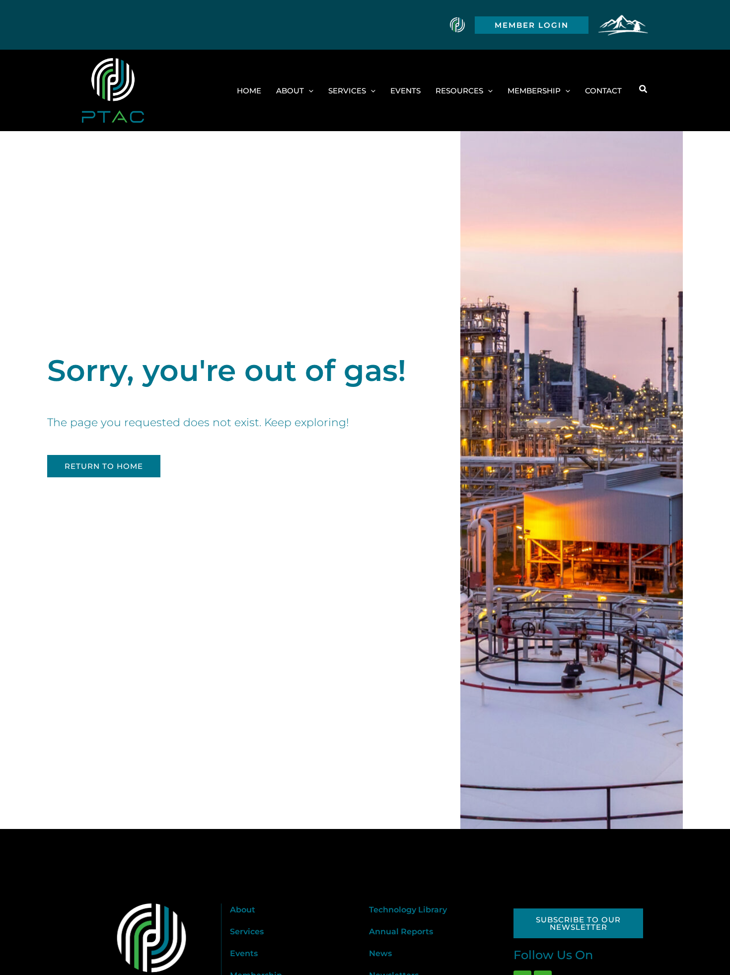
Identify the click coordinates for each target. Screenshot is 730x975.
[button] (531, 25)
